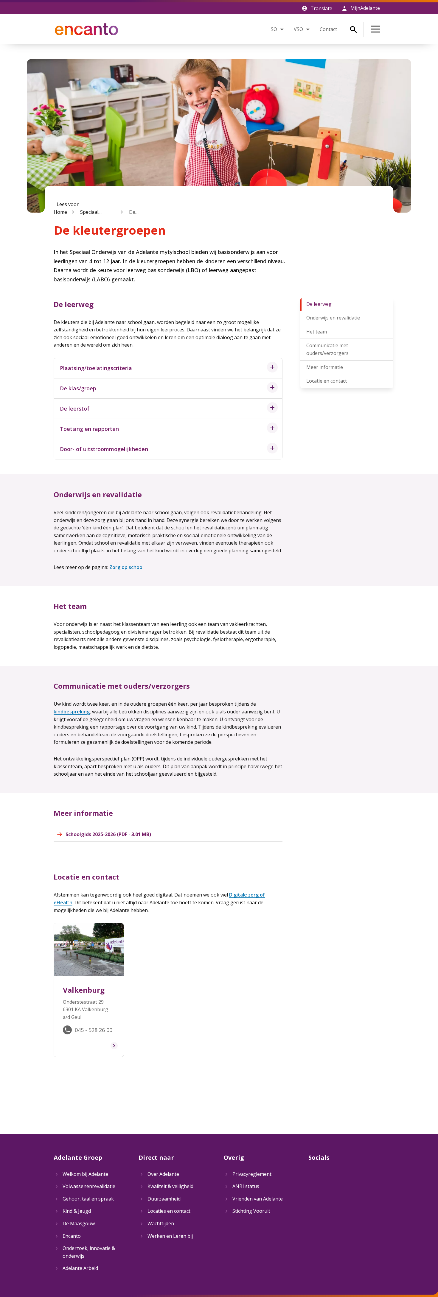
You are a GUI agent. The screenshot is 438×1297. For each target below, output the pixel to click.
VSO (298, 29)
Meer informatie (324, 367)
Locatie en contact (326, 381)
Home (60, 212)
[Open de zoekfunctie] (353, 29)
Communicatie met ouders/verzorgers (327, 349)
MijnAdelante (365, 8)
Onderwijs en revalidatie (333, 317)
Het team (316, 331)
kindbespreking (72, 711)
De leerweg (319, 304)
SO (274, 29)
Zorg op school (126, 567)
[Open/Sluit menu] (376, 29)
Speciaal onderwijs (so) (95, 212)
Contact (328, 29)
